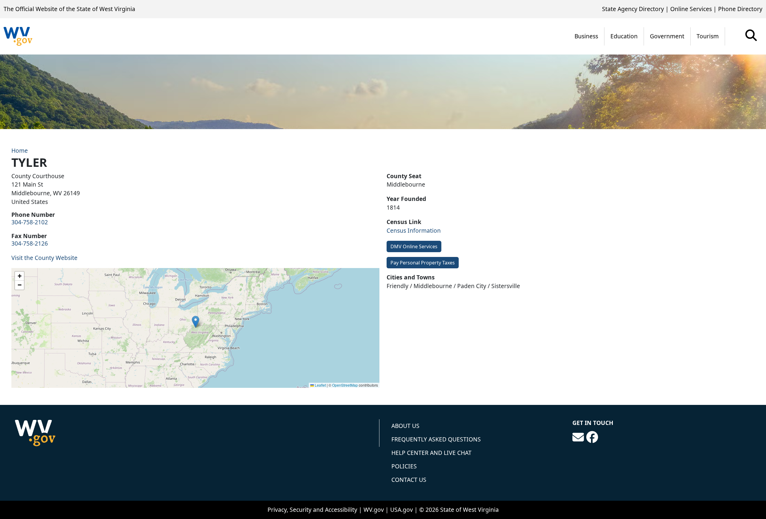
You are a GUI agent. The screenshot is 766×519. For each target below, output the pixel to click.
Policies (404, 466)
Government (667, 36)
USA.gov (401, 510)
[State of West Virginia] (18, 36)
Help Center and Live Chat (431, 453)
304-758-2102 (29, 222)
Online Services (691, 9)
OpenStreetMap (345, 385)
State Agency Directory (633, 9)
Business (586, 36)
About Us (405, 426)
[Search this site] (751, 37)
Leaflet (320, 385)
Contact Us (408, 480)
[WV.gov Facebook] (592, 437)
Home (19, 150)
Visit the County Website (44, 258)
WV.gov (374, 510)
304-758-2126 (29, 243)
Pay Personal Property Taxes (422, 262)
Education (624, 36)
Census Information (414, 230)
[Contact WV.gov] (578, 437)
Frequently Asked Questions (436, 439)
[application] (195, 328)
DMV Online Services (413, 246)
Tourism (708, 36)
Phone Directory (740, 9)
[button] (195, 322)
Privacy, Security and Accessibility (312, 510)
